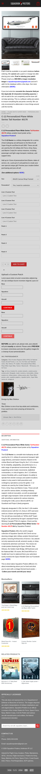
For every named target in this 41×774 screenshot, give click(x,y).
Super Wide (34, 377)
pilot (28, 375)
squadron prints (25, 377)
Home (3, 112)
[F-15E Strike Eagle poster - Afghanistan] (30, 668)
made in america (21, 373)
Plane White (33, 375)
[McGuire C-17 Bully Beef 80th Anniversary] (10, 668)
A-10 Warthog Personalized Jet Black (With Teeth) (30, 607)
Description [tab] (6, 436)
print (8, 377)
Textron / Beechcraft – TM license (26, 366)
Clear (38, 176)
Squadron (4, 291)
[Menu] (2, 3)
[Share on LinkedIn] (21, 424)
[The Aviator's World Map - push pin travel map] (10, 592)
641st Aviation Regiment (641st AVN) (19, 360)
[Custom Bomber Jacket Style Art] (30, 628)
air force (7, 371)
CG (20, 362)
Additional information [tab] (10, 440)
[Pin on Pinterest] (17, 424)
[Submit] (38, 726)
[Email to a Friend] (14, 424)
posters (3, 377)
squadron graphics (15, 377)
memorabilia (29, 373)
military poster (22, 375)
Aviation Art (13, 371)
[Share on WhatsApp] (3, 424)
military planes (13, 375)
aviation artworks (23, 371)
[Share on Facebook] (7, 424)
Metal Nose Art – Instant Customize (9, 642)
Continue (7, 308)
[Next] (36, 35)
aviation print (5, 373)
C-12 (17, 362)
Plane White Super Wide (17, 112)
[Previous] (5, 35)
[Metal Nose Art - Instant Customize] (10, 628)
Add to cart (19, 264)
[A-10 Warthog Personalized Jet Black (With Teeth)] (30, 593)
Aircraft (3, 299)
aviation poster (32, 371)
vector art (4, 379)
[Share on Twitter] (10, 424)
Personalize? (5, 185)
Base (3, 284)
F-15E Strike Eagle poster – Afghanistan (30, 682)
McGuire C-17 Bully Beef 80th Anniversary (9, 682)
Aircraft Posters (10, 362)
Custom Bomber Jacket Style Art (28, 642)
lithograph (12, 373)
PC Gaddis (17, 364)
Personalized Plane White (28, 364)
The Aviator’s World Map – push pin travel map (9, 606)
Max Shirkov (9, 364)
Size (2, 179)
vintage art (11, 379)
